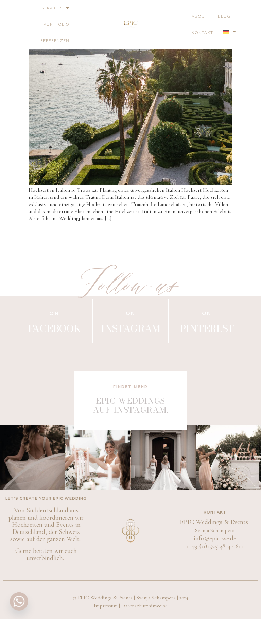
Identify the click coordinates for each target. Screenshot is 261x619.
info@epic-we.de (215, 538)
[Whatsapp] (19, 601)
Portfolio (56, 24)
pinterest (206, 328)
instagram (130, 328)
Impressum (106, 605)
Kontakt (202, 32)
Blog (224, 16)
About (200, 16)
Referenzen (54, 40)
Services (52, 8)
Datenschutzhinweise (144, 605)
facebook (54, 328)
